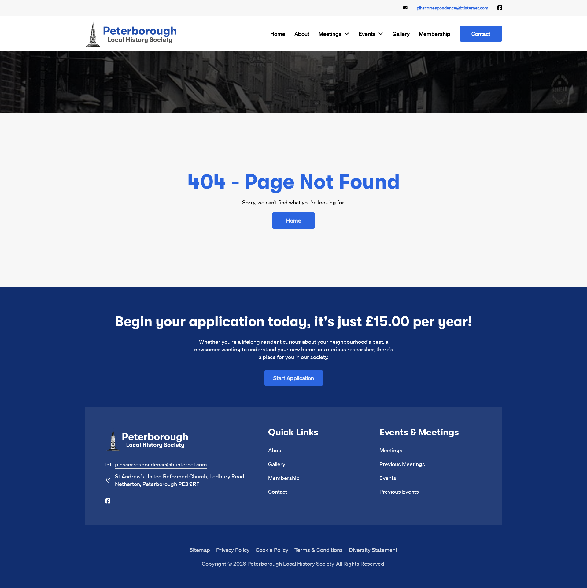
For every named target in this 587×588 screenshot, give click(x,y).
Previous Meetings (402, 463)
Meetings (330, 33)
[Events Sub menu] (380, 33)
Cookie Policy (272, 549)
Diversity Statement (373, 549)
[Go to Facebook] (499, 8)
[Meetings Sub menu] (346, 33)
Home (277, 33)
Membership (434, 33)
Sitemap (200, 549)
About (301, 33)
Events (367, 33)
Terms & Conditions (318, 549)
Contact (480, 33)
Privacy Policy (232, 549)
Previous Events (399, 491)
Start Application (293, 377)
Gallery (401, 33)
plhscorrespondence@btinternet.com (452, 7)
